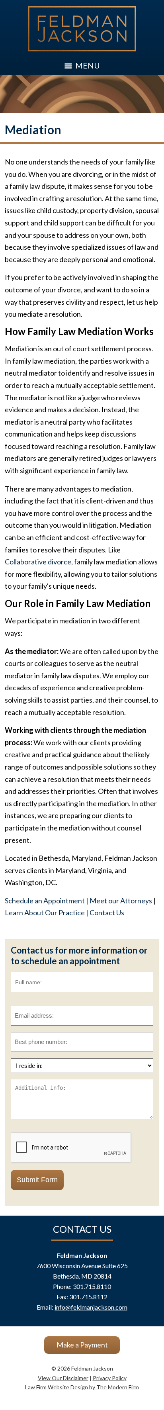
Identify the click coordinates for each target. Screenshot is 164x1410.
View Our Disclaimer (63, 1378)
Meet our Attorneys (121, 900)
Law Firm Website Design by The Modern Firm (82, 1387)
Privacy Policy (110, 1378)
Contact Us (107, 912)
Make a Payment (82, 1344)
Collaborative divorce (38, 561)
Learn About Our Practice (45, 912)
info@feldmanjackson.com (91, 1307)
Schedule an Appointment (45, 900)
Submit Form (37, 1180)
